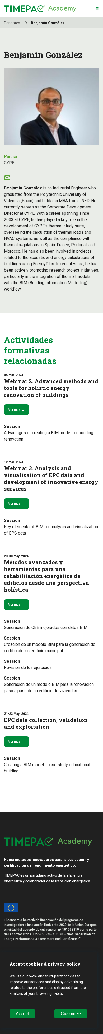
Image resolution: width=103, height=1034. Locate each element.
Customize (71, 1013)
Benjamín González (48, 23)
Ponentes (12, 23)
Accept (22, 1013)
